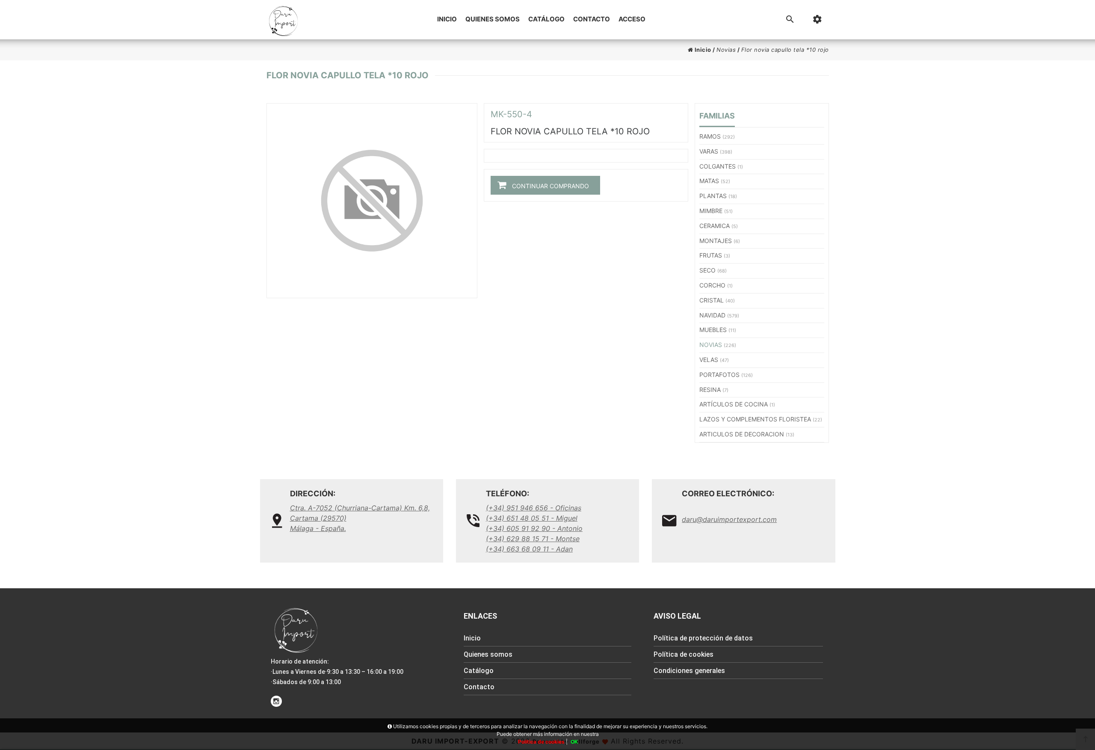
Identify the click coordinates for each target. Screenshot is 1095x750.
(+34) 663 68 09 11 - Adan (529, 549)
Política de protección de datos (703, 638)
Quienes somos (492, 19)
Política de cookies (683, 654)
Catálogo (546, 19)
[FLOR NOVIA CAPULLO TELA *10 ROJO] (371, 200)
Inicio (447, 19)
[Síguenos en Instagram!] (276, 701)
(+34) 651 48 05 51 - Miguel (531, 518)
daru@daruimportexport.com (729, 519)
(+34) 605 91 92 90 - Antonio (534, 528)
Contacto (591, 19)
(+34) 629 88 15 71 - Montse (533, 538)
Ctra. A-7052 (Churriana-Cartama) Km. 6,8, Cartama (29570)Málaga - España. (360, 518)
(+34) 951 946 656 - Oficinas (533, 508)
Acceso (632, 19)
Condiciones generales (689, 671)
